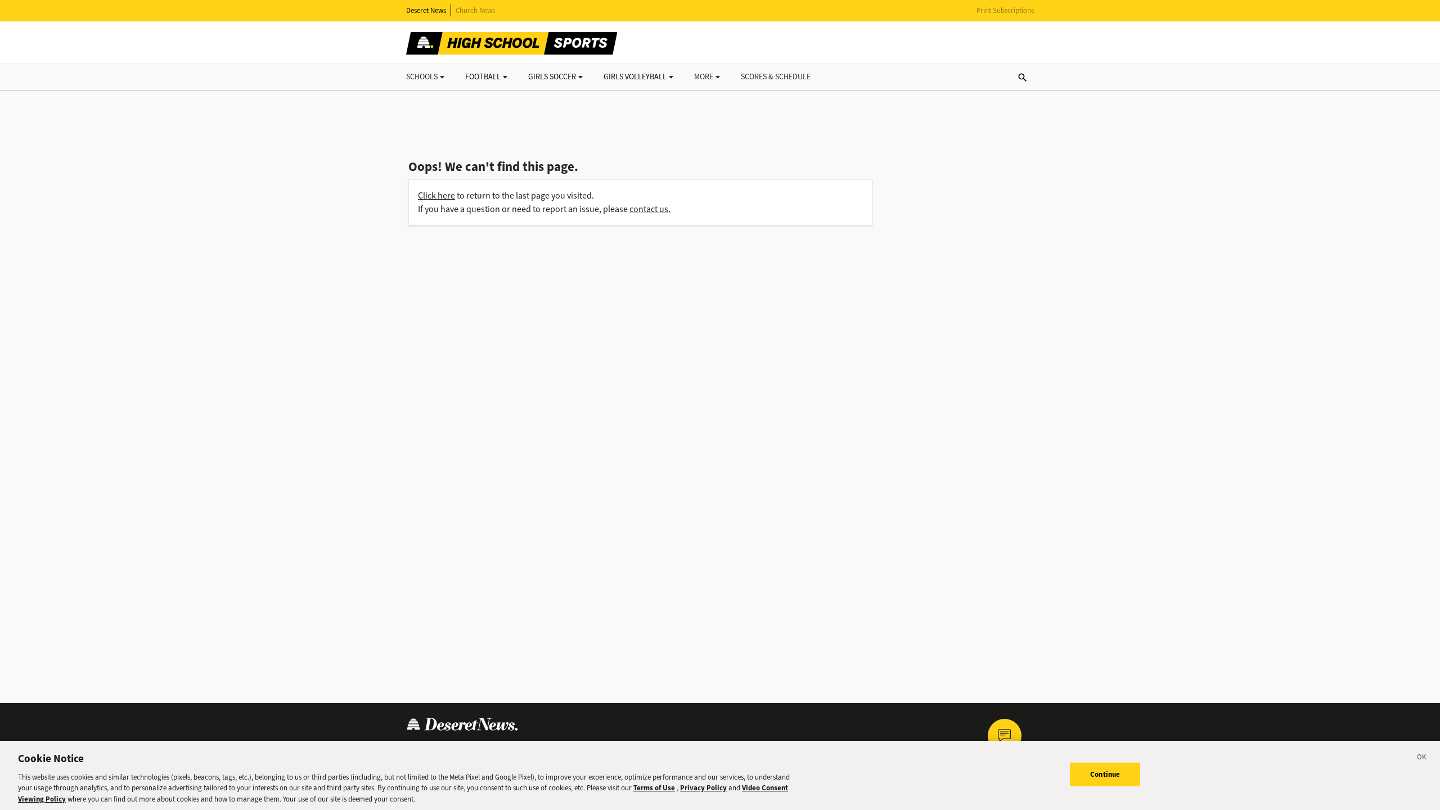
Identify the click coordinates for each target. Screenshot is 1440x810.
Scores (776, 76)
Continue (1105, 774)
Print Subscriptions (1005, 10)
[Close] (1422, 758)
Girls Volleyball (635, 76)
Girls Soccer (552, 76)
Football (483, 76)
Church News (475, 10)
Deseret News (426, 10)
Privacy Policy (703, 788)
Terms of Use (654, 788)
